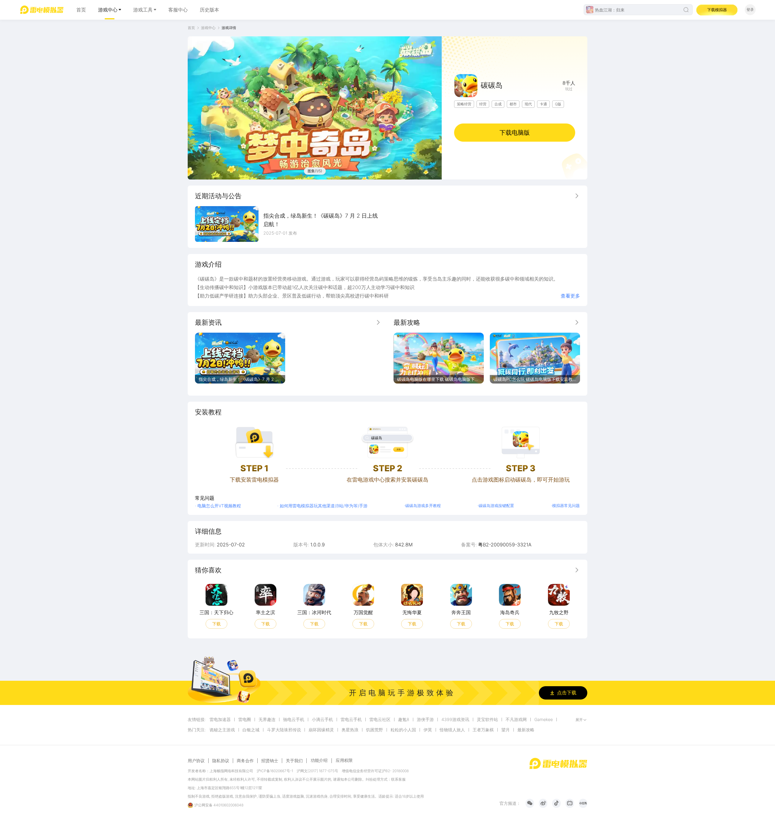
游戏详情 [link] (229, 27)
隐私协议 (220, 760)
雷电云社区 (380, 719)
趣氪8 (403, 719)
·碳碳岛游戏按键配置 (495, 505)
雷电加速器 (220, 719)
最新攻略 (525, 729)
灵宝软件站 (487, 719)
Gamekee (543, 719)
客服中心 (178, 10)
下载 (216, 623)
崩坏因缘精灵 (321, 729)
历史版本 (209, 10)
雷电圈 (244, 719)
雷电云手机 (351, 719)
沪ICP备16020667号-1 (275, 771)
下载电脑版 (515, 132)
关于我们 (294, 760)
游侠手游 (425, 719)
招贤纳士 (269, 760)
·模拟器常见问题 (565, 505)
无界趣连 (267, 719)
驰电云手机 (293, 719)
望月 (505, 729)
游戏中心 (107, 10)
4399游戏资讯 (455, 719)
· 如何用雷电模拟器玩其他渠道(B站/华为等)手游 (322, 505)
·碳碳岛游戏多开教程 (422, 505)
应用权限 (344, 760)
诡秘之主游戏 (222, 729)
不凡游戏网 (516, 719)
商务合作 (245, 760)
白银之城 (250, 729)
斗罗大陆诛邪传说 (284, 729)
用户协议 (196, 760)
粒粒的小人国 (403, 729)
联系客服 (398, 779)
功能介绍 (319, 760)
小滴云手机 (322, 719)
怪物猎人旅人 (452, 729)
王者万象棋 (483, 729)
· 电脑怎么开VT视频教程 (218, 505)
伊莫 (428, 729)
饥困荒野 (374, 729)
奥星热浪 (349, 729)
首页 (81, 10)
